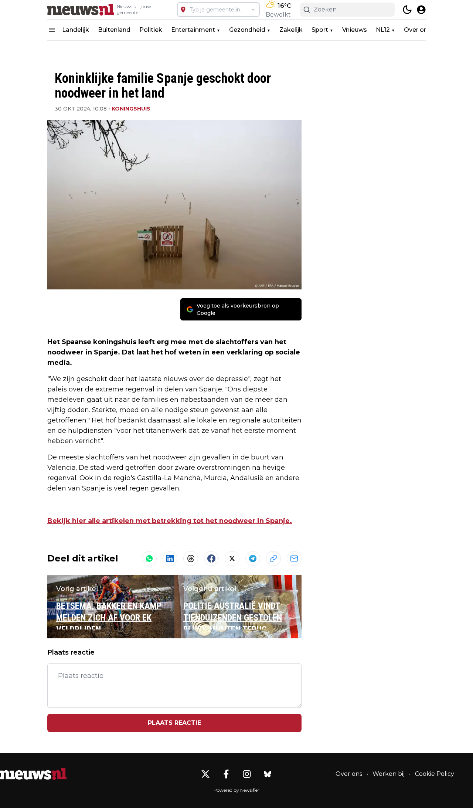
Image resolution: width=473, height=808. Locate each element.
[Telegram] (252, 558)
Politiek (150, 29)
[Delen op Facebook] (211, 558)
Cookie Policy (434, 773)
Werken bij (388, 773)
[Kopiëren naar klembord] (273, 558)
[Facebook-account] (226, 774)
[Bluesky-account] (267, 774)
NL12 (383, 29)
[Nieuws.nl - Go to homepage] (33, 774)
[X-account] (205, 774)
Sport (320, 29)
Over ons (417, 29)
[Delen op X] (232, 558)
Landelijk (75, 29)
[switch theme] (407, 9)
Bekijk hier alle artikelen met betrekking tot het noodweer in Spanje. (169, 521)
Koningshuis (131, 108)
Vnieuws (354, 29)
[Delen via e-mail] (294, 558)
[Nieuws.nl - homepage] (80, 10)
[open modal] (421, 9)
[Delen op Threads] (190, 558)
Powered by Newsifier (236, 790)
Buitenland (114, 29)
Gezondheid (247, 29)
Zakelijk (291, 29)
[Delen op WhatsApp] (149, 558)
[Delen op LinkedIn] (170, 558)
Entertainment (193, 29)
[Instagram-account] (246, 774)
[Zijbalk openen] (51, 30)
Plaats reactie (174, 722)
